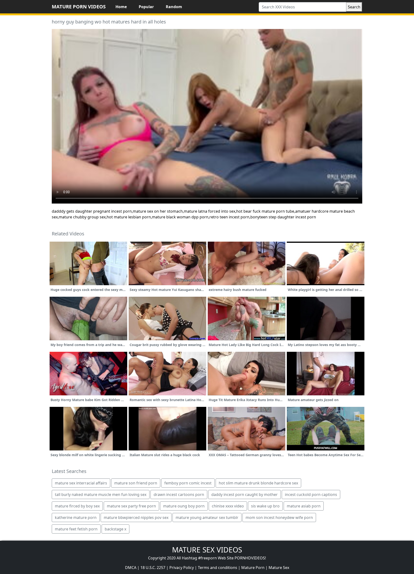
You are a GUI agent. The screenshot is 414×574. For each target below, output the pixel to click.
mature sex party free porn (131, 506)
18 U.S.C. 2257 (152, 567)
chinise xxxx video (228, 506)
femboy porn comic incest (188, 483)
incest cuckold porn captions (311, 494)
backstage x (115, 529)
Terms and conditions (217, 567)
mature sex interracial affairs (81, 483)
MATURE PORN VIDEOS (79, 6)
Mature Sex (279, 567)
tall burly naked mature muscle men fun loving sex (100, 494)
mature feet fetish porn (76, 529)
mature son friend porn (135, 483)
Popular (146, 6)
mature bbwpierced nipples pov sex (136, 517)
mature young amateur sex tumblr (207, 517)
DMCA (130, 567)
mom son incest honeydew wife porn (279, 517)
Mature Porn (252, 567)
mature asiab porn (304, 506)
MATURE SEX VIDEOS (207, 550)
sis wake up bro (265, 506)
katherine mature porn (76, 517)
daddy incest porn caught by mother (244, 494)
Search (354, 7)
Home (121, 6)
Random (174, 6)
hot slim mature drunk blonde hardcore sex (258, 483)
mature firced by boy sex (77, 506)
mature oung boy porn (184, 506)
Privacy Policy (181, 567)
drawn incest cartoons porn (179, 494)
